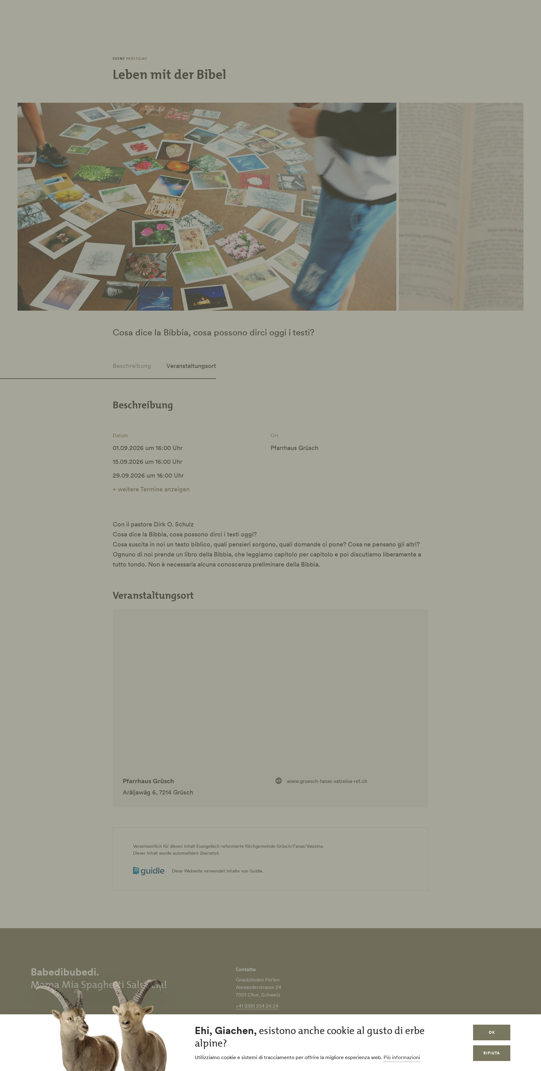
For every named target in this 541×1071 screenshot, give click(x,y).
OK (492, 1032)
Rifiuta (491, 1053)
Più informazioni (402, 1057)
